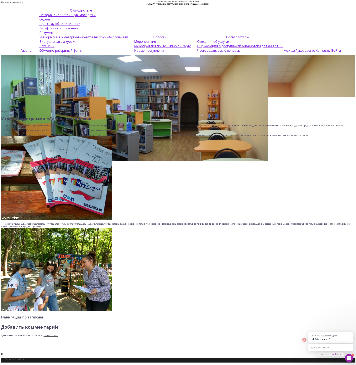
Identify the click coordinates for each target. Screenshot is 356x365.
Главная (27, 50)
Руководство (305, 50)
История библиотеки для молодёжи (67, 15)
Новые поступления (150, 50)
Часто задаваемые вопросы (219, 50)
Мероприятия (145, 41)
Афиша (289, 50)
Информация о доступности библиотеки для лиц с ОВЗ (240, 46)
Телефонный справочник (59, 28)
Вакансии (47, 46)
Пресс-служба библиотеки (59, 23)
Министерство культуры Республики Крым (178, 1)
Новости (159, 37)
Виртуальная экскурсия (57, 41)
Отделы (45, 19)
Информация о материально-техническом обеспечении (83, 37)
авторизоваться (51, 335)
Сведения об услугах (213, 41)
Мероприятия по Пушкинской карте (162, 46)
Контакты (323, 50)
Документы (48, 32)
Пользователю (237, 37)
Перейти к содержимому (13, 2)
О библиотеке (81, 10)
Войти (336, 50)
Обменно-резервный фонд (60, 50)
